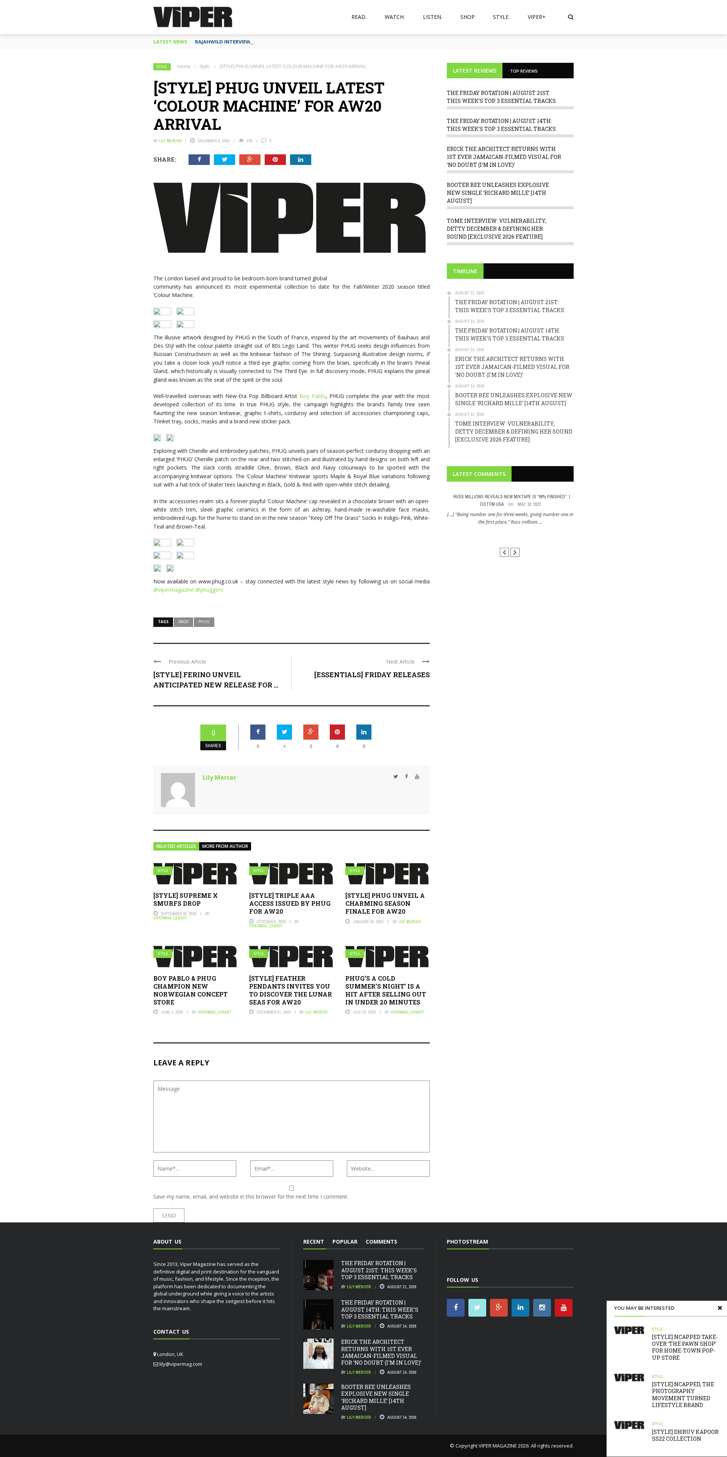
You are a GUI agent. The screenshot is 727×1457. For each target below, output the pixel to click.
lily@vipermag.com (180, 1364)
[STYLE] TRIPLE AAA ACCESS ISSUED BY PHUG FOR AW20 (290, 903)
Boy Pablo (313, 396)
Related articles (176, 846)
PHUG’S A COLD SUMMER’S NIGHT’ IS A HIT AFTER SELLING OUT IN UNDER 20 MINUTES (385, 990)
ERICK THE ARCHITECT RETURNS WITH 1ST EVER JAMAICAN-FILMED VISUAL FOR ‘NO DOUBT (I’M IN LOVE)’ (504, 156)
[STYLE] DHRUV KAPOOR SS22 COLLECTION (685, 1435)
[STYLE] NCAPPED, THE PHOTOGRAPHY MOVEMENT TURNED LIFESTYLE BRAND (683, 1395)
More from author (225, 846)
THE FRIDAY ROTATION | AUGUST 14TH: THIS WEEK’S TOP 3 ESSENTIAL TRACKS (379, 1309)
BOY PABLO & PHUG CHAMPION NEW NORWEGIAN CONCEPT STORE (190, 990)
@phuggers (209, 589)
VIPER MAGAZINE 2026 (504, 1445)
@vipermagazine (174, 589)
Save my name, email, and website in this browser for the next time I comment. (250, 1196)
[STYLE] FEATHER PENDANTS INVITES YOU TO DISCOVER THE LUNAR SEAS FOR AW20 (290, 990)
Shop (467, 16)
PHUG (204, 621)
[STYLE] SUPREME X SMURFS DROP (185, 899)
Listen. (432, 16)
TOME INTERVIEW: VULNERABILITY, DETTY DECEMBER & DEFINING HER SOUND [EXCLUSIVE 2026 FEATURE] (496, 228)
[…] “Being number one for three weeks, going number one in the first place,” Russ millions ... (510, 518)
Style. (501, 16)
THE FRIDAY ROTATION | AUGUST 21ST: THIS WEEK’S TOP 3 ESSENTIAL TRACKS (379, 1270)
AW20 (183, 621)
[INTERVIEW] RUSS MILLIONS (510, 535)
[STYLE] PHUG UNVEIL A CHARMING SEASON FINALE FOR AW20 (385, 903)
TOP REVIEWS (524, 71)
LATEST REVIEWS (474, 70)
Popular (344, 1241)
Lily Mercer (170, 140)
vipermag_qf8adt (170, 918)
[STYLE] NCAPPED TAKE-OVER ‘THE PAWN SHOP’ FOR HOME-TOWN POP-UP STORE (685, 1347)
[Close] (720, 1308)
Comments (381, 1241)
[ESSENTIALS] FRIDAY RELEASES (372, 674)
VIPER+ (537, 16)
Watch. (395, 16)
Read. (359, 16)
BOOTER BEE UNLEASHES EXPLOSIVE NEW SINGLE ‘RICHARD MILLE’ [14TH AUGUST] (498, 192)
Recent (313, 1241)
